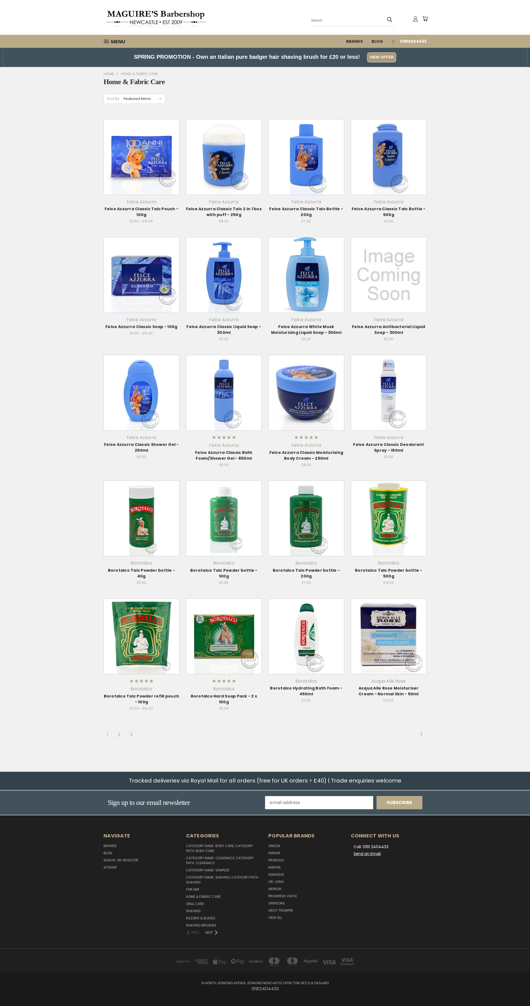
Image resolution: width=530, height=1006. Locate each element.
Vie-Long (276, 881)
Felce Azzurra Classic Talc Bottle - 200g (306, 211)
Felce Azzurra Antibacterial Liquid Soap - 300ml (388, 329)
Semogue (276, 874)
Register (130, 860)
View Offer (382, 57)
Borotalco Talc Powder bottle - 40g (141, 573)
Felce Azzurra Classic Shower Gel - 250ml (141, 447)
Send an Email (367, 853)
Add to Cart (223, 167)
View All (275, 917)
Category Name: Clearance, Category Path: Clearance (220, 860)
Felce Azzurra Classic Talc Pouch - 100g (142, 211)
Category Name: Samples (207, 870)
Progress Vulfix (282, 896)
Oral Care (195, 903)
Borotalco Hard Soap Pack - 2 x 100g (224, 699)
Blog (377, 41)
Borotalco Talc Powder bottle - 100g (224, 573)
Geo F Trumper (280, 910)
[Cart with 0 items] (425, 19)
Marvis (274, 867)
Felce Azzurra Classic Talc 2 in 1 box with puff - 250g (224, 211)
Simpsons (276, 903)
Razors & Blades (200, 918)
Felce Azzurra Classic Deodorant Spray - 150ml (388, 447)
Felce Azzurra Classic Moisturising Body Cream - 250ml (306, 455)
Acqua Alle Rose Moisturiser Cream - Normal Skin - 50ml (389, 691)
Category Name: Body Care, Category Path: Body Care (219, 848)
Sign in (110, 860)
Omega (274, 845)
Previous (514, 988)
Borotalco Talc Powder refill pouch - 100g (141, 699)
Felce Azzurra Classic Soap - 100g (141, 326)
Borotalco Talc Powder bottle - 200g (306, 573)
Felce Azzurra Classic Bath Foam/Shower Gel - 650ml (224, 455)
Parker (274, 853)
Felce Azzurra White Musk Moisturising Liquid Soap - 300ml (306, 329)
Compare (139, 156)
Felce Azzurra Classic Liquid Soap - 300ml (223, 329)
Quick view (141, 144)
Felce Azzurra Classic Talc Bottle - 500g (389, 211)
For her (192, 889)
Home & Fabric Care (203, 896)
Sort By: (113, 98)
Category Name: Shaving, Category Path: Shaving (222, 880)
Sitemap (110, 867)
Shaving (193, 911)
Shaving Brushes (201, 925)
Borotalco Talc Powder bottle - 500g (388, 573)
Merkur (274, 889)
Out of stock (224, 285)
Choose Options (141, 167)
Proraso (276, 860)
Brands (354, 41)
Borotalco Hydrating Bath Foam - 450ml (306, 691)
